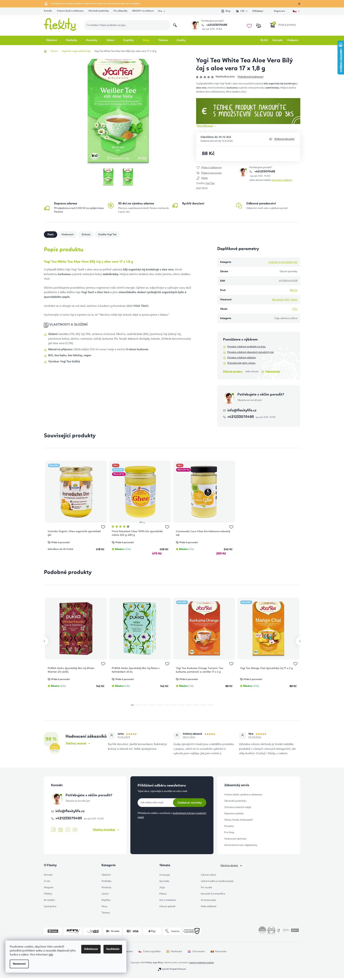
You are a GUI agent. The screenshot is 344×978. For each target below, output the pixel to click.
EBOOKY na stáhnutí (142, 11)
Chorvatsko (198, 951)
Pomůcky (106, 887)
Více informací (205, 126)
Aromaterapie (208, 900)
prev (44, 641)
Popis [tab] (50, 234)
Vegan (293, 299)
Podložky (106, 881)
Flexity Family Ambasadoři (238, 820)
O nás (47, 881)
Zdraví (105, 894)
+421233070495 (216, 25)
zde (51, 954)
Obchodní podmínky (98, 11)
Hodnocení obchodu (235, 839)
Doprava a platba (234, 813)
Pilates (162, 894)
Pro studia (206, 887)
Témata (105, 912)
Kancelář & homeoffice (213, 894)
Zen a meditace (167, 900)
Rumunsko (221, 951)
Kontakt (48, 11)
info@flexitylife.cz (241, 410)
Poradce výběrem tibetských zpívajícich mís (250, 352)
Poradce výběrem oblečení (241, 357)
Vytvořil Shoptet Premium (173, 969)
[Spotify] (75, 830)
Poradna (229, 826)
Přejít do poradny (232, 371)
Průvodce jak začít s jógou (241, 363)
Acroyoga (164, 875)
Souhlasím (112, 949)
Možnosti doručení (284, 139)
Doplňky (106, 900)
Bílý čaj (293, 290)
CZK (242, 11)
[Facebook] (53, 829)
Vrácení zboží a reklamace (70, 11)
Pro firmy (229, 832)
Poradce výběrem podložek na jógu (246, 346)
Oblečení (106, 875)
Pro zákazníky (120, 11)
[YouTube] (68, 829)
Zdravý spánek (167, 906)
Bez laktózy (278, 299)
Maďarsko (176, 951)
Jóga (162, 887)
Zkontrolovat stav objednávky (240, 845)
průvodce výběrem (282, 180)
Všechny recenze (76, 743)
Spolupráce (50, 906)
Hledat (174, 25)
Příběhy (48, 894)
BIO (287, 299)
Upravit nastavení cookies (201, 963)
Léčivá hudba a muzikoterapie (217, 881)
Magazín (48, 887)
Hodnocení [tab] (68, 234)
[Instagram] (60, 830)
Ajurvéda (164, 881)
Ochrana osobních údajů (237, 807)
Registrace (279, 11)
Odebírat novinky (189, 803)
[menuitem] (54, 40)
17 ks (294, 309)
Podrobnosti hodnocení (250, 77)
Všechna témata (229, 865)
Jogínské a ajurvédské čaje (282, 262)
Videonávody (272, 371)
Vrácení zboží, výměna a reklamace (243, 794)
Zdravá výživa (208, 875)
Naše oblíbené (208, 906)
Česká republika (152, 951)
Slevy (104, 906)
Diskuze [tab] (86, 234)
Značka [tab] (107, 234)
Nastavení (19, 963)
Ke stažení (49, 900)
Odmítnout (91, 949)
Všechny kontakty (104, 829)
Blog (228, 11)
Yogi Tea (210, 183)
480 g (142, 522)
